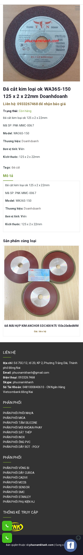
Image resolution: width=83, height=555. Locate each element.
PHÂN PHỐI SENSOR (16, 487)
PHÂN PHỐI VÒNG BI (16, 468)
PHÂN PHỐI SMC (14, 492)
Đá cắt (16, 167)
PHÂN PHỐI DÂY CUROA (18, 472)
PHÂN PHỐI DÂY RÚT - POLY (21, 446)
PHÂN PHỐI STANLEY (17, 496)
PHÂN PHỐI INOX (14, 437)
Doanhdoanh (30, 141)
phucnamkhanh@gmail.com (30, 372)
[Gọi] (7, 526)
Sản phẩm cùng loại (19, 241)
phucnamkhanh (23, 382)
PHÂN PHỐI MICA (14, 417)
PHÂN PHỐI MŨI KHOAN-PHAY (22, 427)
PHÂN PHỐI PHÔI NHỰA (18, 413)
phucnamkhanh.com (41, 545)
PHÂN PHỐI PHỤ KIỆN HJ (19, 501)
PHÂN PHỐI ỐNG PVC (16, 442)
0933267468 (27, 104)
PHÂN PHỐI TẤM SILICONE (20, 422)
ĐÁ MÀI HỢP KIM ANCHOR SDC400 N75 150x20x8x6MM (41, 325)
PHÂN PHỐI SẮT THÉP (17, 432)
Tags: (7, 167)
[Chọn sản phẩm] (41, 280)
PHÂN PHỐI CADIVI (15, 477)
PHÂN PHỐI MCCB (15, 482)
